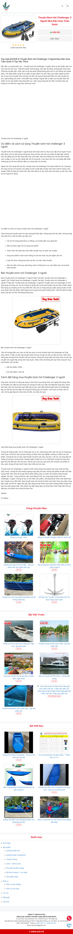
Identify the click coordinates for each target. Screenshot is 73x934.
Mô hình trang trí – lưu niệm (16, 872)
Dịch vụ (5, 881)
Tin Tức (6, 893)
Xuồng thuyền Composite (16, 855)
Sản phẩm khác (12, 877)
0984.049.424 (51, 923)
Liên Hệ (6, 902)
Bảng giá (6, 897)
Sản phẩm (7, 847)
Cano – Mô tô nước (13, 864)
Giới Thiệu (7, 843)
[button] (62, 6)
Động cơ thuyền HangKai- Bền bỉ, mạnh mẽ (54, 537)
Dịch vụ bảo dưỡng (13, 884)
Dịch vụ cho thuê (12, 889)
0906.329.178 (40, 923)
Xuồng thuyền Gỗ (13, 851)
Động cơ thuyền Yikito (18, 537)
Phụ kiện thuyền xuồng (15, 868)
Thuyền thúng (11, 859)
